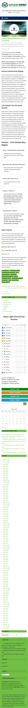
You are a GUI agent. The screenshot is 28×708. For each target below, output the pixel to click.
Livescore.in (6, 292)
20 (13, 421)
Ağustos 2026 (6, 459)
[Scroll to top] (25, 705)
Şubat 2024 (5, 513)
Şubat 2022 (5, 556)
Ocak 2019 (5, 615)
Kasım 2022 (5, 540)
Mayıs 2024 (5, 507)
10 (2, 418)
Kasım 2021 (5, 561)
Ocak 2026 (5, 471)
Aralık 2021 (5, 559)
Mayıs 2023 (5, 529)
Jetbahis (5, 308)
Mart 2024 (5, 511)
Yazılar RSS (4, 663)
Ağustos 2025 (6, 480)
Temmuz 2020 (6, 590)
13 (13, 418)
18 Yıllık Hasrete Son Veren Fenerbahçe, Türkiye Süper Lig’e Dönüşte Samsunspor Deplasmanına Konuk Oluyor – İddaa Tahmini (13, 436)
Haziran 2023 (6, 527)
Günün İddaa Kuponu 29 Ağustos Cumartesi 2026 (14, 452)
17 (2, 421)
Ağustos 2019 (6, 602)
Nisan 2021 (5, 574)
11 (6, 418)
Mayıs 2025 (5, 486)
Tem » (6, 427)
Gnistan (21, 44)
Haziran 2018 (6, 628)
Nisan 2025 (5, 488)
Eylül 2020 (5, 586)
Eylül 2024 (5, 500)
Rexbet (4, 309)
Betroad (3, 250)
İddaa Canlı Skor (6, 293)
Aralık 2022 (5, 538)
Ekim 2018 (5, 620)
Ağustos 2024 (6, 502)
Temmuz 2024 (6, 504)
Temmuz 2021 (6, 568)
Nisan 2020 (5, 595)
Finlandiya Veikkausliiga (11, 44)
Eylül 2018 (5, 622)
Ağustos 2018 (6, 624)
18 (6, 421)
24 (2, 423)
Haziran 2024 (6, 506)
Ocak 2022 (5, 558)
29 (20, 423)
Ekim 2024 (5, 498)
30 (24, 423)
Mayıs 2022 (5, 550)
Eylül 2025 (5, 479)
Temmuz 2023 (6, 525)
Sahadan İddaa (15, 12)
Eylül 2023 (5, 522)
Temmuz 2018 (6, 626)
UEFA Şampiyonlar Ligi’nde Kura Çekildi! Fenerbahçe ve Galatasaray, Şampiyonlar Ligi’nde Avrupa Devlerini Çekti (14, 441)
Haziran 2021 (6, 570)
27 (13, 423)
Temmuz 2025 (6, 482)
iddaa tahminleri (6, 282)
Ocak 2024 (5, 515)
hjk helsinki (4, 280)
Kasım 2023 (5, 518)
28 (17, 423)
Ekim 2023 (5, 520)
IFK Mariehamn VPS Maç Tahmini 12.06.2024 (16, 288)
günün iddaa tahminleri (17, 278)
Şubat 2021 (5, 577)
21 (17, 421)
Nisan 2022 (5, 552)
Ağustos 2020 (6, 588)
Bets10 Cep (5, 306)
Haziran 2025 (6, 484)
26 (9, 423)
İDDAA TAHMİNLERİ (19, 46)
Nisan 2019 (5, 610)
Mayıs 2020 (5, 593)
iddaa (10, 280)
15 (20, 418)
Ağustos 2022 (6, 545)
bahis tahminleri (5, 274)
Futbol (17, 44)
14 (17, 418)
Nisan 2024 (5, 509)
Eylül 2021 (5, 565)
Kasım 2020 (5, 583)
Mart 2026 (5, 468)
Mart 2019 (5, 611)
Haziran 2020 (6, 592)
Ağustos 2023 (6, 523)
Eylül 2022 (5, 543)
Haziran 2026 (6, 463)
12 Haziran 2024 (5, 270)
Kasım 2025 (5, 475)
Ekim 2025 (5, 477)
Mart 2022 (5, 554)
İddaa (6, 46)
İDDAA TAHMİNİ (11, 46)
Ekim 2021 (5, 563)
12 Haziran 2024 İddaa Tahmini (8, 272)
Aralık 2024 (5, 495)
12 (9, 418)
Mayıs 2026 (5, 464)
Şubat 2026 (5, 470)
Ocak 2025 (5, 493)
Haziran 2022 (6, 549)
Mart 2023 (5, 532)
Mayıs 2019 (5, 608)
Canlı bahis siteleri (7, 304)
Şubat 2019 (5, 613)
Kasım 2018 (5, 619)
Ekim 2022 (5, 541)
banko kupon (13, 274)
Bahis (17, 272)
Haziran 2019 (6, 606)
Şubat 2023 (5, 534)
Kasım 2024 (5, 497)
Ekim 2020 (5, 584)
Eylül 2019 (5, 601)
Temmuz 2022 (6, 547)
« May (3, 427)
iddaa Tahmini (15, 280)
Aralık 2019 (5, 597)
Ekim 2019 (5, 599)
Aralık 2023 (5, 516)
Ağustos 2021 (6, 567)
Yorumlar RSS (5, 666)
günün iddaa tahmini (6, 278)
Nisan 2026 (5, 466)
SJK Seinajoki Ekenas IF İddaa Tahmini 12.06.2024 (13, 286)
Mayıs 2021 (5, 572)
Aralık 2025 (5, 473)
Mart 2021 (5, 575)
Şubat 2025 (5, 491)
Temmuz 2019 (6, 604)
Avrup (4, 311)
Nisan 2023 (5, 531)
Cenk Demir (14, 43)
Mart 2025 (5, 489)
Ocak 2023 (5, 536)
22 (20, 421)
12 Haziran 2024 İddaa (14, 270)
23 (24, 421)
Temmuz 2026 (6, 461)
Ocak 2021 (5, 579)
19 (9, 421)
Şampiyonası (9, 311)
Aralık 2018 (5, 617)
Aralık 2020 (5, 581)
